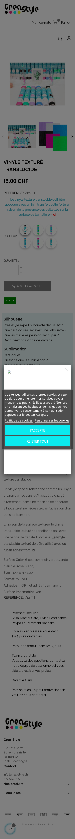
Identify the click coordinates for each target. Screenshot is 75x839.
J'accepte (37, 430)
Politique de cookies (18, 420)
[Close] (66, 370)
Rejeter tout (37, 441)
